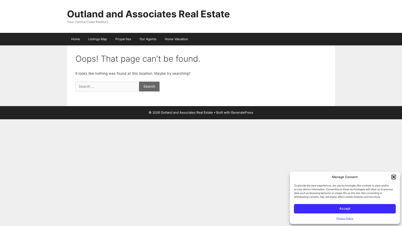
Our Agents (148, 39)
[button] (394, 177)
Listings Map (97, 39)
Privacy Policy (344, 218)
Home (75, 39)
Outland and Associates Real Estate (148, 14)
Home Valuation (176, 39)
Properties (123, 39)
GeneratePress (242, 112)
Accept (344, 209)
